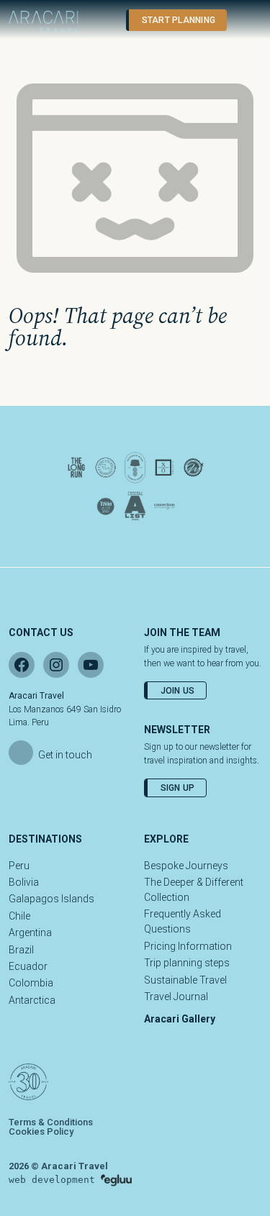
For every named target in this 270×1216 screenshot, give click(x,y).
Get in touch (65, 755)
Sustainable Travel (185, 980)
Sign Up (178, 788)
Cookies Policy (41, 1131)
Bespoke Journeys (186, 865)
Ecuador (28, 966)
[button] (244, 20)
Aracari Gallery (179, 1019)
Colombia (31, 983)
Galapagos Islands (51, 898)
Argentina (30, 932)
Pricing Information (188, 946)
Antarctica (32, 1000)
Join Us (178, 691)
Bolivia (24, 882)
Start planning (178, 20)
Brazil (21, 950)
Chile (19, 916)
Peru (19, 865)
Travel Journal (176, 996)
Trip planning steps (187, 962)
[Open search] (100, 20)
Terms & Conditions (51, 1122)
